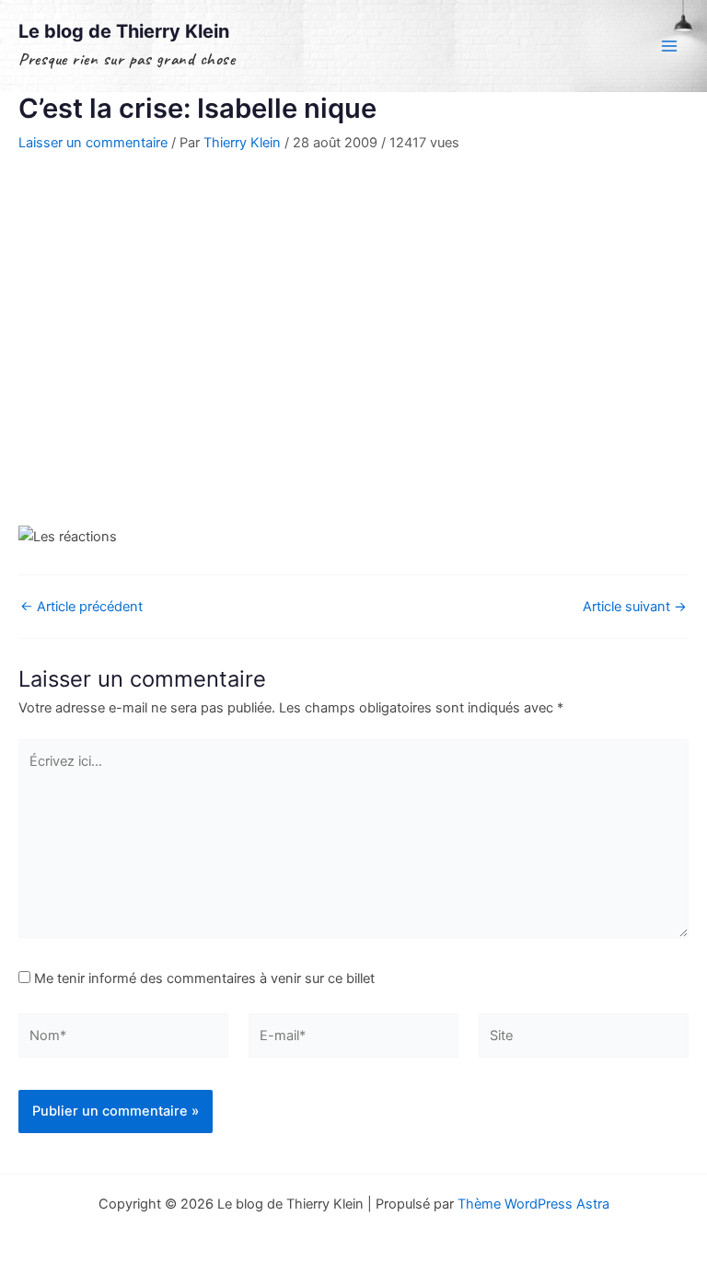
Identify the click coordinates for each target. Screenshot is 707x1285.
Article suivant (635, 607)
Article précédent (81, 607)
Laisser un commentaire (93, 142)
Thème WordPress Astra (533, 1204)
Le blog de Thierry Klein (123, 31)
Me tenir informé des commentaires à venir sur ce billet (204, 978)
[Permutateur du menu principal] (669, 46)
